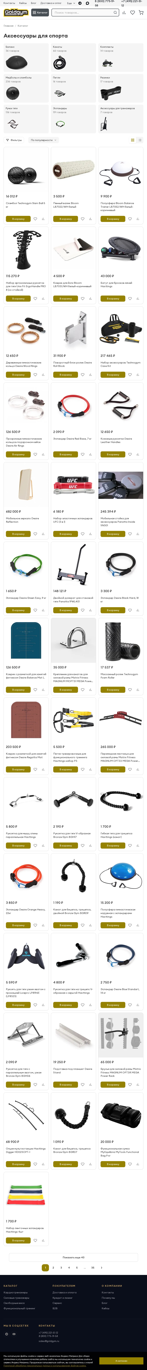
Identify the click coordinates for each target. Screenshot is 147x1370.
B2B (55, 1308)
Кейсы (23, 3)
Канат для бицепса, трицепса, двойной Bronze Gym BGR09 (72, 911)
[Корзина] (141, 12)
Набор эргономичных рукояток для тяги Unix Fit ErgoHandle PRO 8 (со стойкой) (26, 286)
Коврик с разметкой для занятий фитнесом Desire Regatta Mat (26, 755)
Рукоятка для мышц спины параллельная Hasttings (22, 835)
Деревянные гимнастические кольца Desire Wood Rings (23, 364)
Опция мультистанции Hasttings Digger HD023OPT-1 (26, 1150)
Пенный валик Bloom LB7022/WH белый (66, 205)
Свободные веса (14, 1303)
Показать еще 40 (73, 1257)
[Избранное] (132, 12)
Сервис (57, 1303)
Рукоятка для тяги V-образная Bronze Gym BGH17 (72, 835)
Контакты (9, 3)
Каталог (42, 12)
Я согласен (121, 1360)
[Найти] (115, 12)
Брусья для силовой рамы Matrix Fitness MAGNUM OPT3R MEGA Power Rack (121, 1072)
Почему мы (108, 1297)
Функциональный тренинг (19, 1308)
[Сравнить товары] (124, 12)
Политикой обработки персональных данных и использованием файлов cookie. (45, 1365)
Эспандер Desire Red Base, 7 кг (72, 438)
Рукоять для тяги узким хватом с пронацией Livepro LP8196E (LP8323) (25, 993)
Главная (8, 25)
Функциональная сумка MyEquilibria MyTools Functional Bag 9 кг (120, 1152)
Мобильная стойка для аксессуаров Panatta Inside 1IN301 (118, 522)
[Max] (87, 3)
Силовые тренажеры (16, 1297)
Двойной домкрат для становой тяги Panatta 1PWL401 (73, 599)
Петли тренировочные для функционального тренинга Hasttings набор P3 (70, 757)
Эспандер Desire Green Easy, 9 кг (26, 597)
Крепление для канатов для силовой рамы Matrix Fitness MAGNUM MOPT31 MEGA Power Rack (72, 679)
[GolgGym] (16, 13)
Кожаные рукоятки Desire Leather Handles (116, 440)
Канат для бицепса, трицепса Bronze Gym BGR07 (72, 1150)
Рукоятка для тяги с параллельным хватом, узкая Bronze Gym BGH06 (23, 1072)
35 (92, 1267)
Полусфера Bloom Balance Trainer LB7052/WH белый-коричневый (117, 207)
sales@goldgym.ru (49, 1341)
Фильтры (16, 140)
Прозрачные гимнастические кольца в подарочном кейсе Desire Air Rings (24, 442)
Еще (69, 3)
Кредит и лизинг (62, 1297)
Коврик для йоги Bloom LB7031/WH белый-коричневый (72, 284)
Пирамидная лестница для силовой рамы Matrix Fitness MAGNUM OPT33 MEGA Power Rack (119, 759)
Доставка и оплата (52, 3)
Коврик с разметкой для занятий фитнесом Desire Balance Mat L (26, 676)
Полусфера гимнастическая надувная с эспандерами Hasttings (118, 913)
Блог (33, 3)
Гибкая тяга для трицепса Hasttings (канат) (116, 835)
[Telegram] (80, 3)
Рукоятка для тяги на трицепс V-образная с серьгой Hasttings (73, 991)
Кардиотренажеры (16, 1292)
